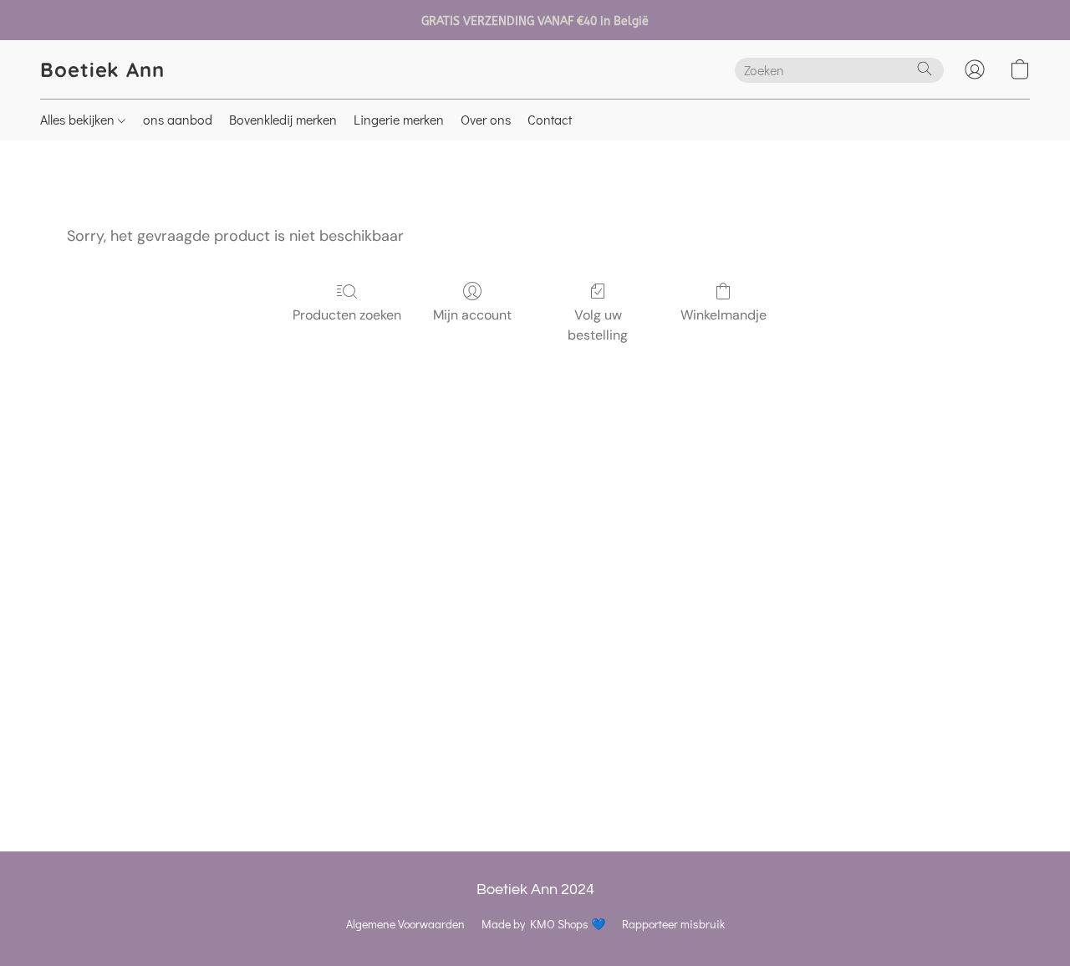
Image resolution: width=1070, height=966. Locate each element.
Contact (549, 119)
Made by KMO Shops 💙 (543, 924)
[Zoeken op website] (924, 68)
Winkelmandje (723, 315)
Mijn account (472, 315)
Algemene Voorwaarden (405, 924)
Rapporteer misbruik (673, 924)
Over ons (486, 119)
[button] (102, 69)
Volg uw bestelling (598, 325)
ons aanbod (177, 119)
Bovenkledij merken (283, 119)
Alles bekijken (79, 119)
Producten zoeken (347, 315)
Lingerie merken (399, 119)
